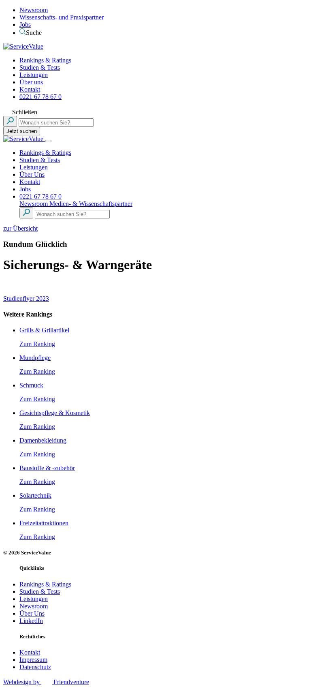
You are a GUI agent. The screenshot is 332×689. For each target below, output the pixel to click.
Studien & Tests (39, 67)
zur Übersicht (20, 228)
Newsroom (33, 9)
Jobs (25, 24)
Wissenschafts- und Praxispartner (61, 17)
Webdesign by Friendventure (46, 681)
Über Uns (32, 174)
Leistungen (33, 74)
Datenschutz (35, 666)
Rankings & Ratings (45, 60)
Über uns (31, 82)
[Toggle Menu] (48, 141)
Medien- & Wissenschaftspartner (90, 203)
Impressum (33, 659)
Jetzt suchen (21, 131)
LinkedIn (31, 620)
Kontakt (29, 89)
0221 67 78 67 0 (40, 96)
